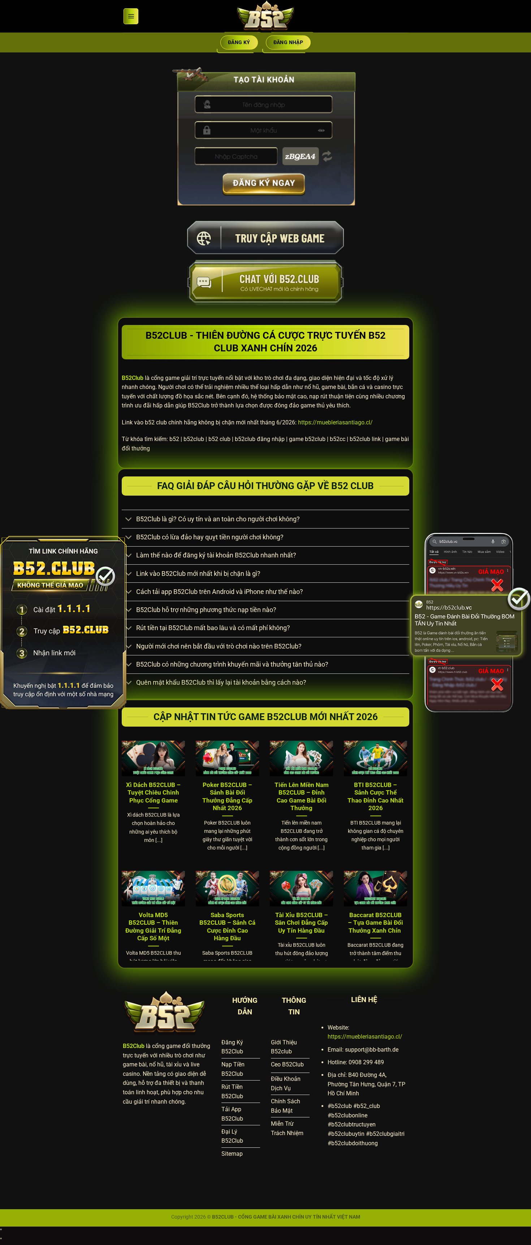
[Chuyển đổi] (129, 520)
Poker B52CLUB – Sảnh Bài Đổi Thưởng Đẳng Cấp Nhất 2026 (227, 797)
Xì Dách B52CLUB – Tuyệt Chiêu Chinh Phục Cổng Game (153, 793)
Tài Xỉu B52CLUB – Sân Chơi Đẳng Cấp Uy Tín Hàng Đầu (301, 923)
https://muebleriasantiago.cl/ (335, 422)
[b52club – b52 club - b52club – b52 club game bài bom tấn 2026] (265, 16)
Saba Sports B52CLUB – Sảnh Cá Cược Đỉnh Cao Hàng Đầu (227, 927)
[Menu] (131, 16)
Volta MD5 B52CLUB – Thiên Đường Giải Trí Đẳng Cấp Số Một (153, 927)
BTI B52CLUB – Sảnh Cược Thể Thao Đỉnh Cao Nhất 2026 (375, 797)
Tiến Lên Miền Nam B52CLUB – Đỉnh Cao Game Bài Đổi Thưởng (302, 797)
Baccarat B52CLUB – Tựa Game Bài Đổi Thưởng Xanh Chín (375, 923)
